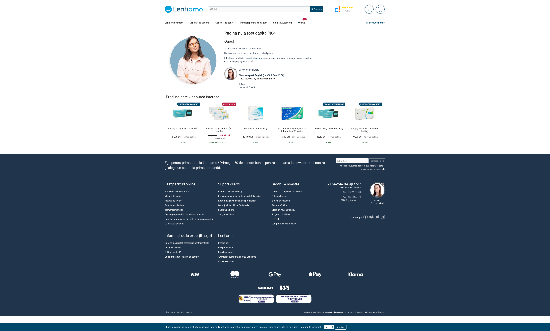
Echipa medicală (173, 252)
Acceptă (329, 327)
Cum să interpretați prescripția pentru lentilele (187, 242)
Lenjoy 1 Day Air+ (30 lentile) (182, 128)
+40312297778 (247, 78)
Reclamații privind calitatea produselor (237, 200)
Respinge (341, 327)
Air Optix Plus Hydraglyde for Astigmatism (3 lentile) (292, 129)
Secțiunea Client (226, 214)
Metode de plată (172, 195)
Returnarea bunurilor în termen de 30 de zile (239, 195)
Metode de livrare (173, 200)
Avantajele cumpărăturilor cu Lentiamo (237, 256)
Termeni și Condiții (174, 209)
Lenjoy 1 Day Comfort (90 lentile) (219, 129)
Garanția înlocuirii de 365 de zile (233, 205)
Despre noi (223, 242)
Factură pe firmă (226, 209)
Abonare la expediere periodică (287, 191)
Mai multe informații (311, 327)
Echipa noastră (225, 247)
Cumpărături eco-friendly (284, 223)
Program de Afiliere (281, 214)
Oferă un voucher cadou (283, 209)
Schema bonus (279, 195)
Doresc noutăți (377, 160)
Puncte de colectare (174, 205)
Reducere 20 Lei (279, 205)
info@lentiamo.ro (266, 78)
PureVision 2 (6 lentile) (255, 128)
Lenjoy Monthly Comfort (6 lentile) (364, 129)
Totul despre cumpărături (177, 191)
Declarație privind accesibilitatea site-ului (184, 214)
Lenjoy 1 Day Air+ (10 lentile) (328, 128)
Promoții (276, 218)
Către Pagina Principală (174, 312)
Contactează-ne (225, 261)
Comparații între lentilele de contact (182, 256)
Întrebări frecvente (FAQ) (230, 191)
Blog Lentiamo (225, 252)
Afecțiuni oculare (173, 247)
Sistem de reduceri (281, 200)
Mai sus (189, 312)
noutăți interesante (254, 58)
